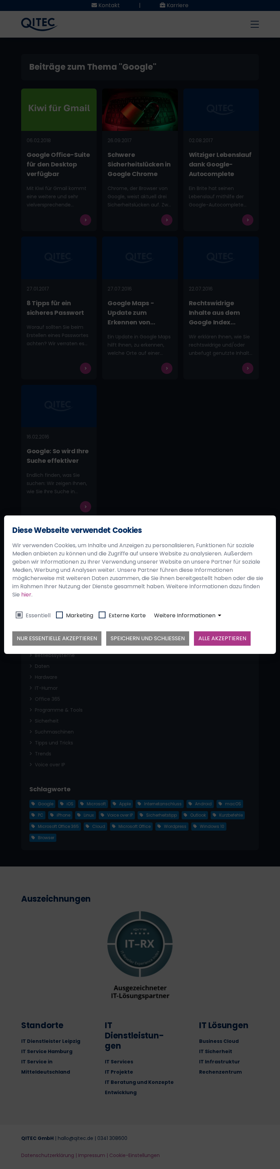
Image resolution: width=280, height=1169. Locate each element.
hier (26, 595)
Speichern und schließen (148, 638)
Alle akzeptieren (222, 638)
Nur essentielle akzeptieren (57, 638)
